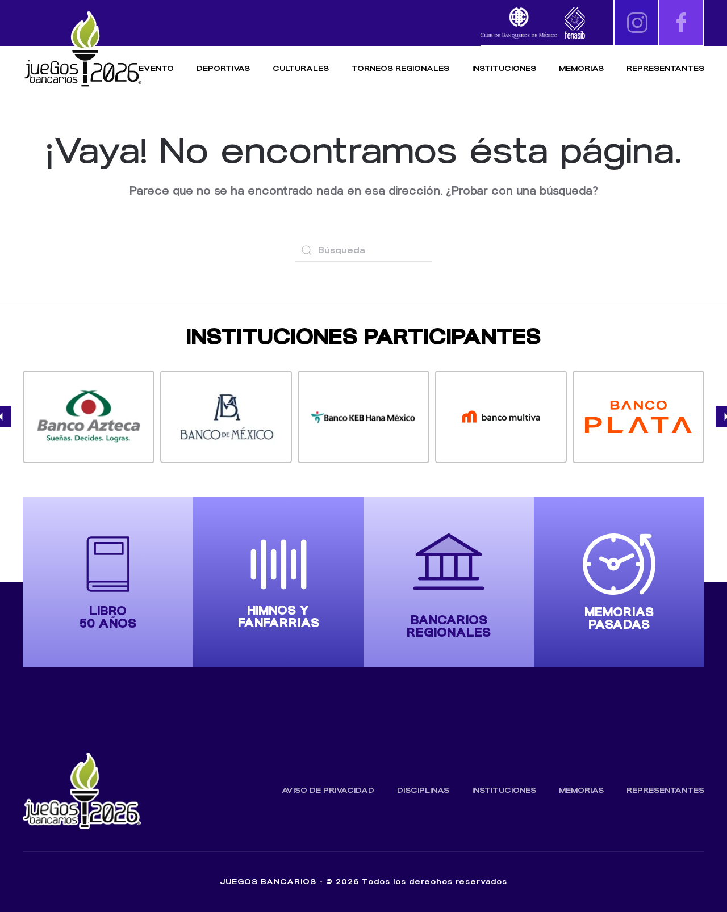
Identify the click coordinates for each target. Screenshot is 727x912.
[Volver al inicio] (82, 49)
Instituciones (504, 68)
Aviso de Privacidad (328, 790)
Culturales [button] (301, 68)
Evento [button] (156, 68)
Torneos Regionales (400, 68)
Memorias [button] (581, 68)
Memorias (581, 790)
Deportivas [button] (223, 68)
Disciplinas (423, 790)
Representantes (665, 68)
